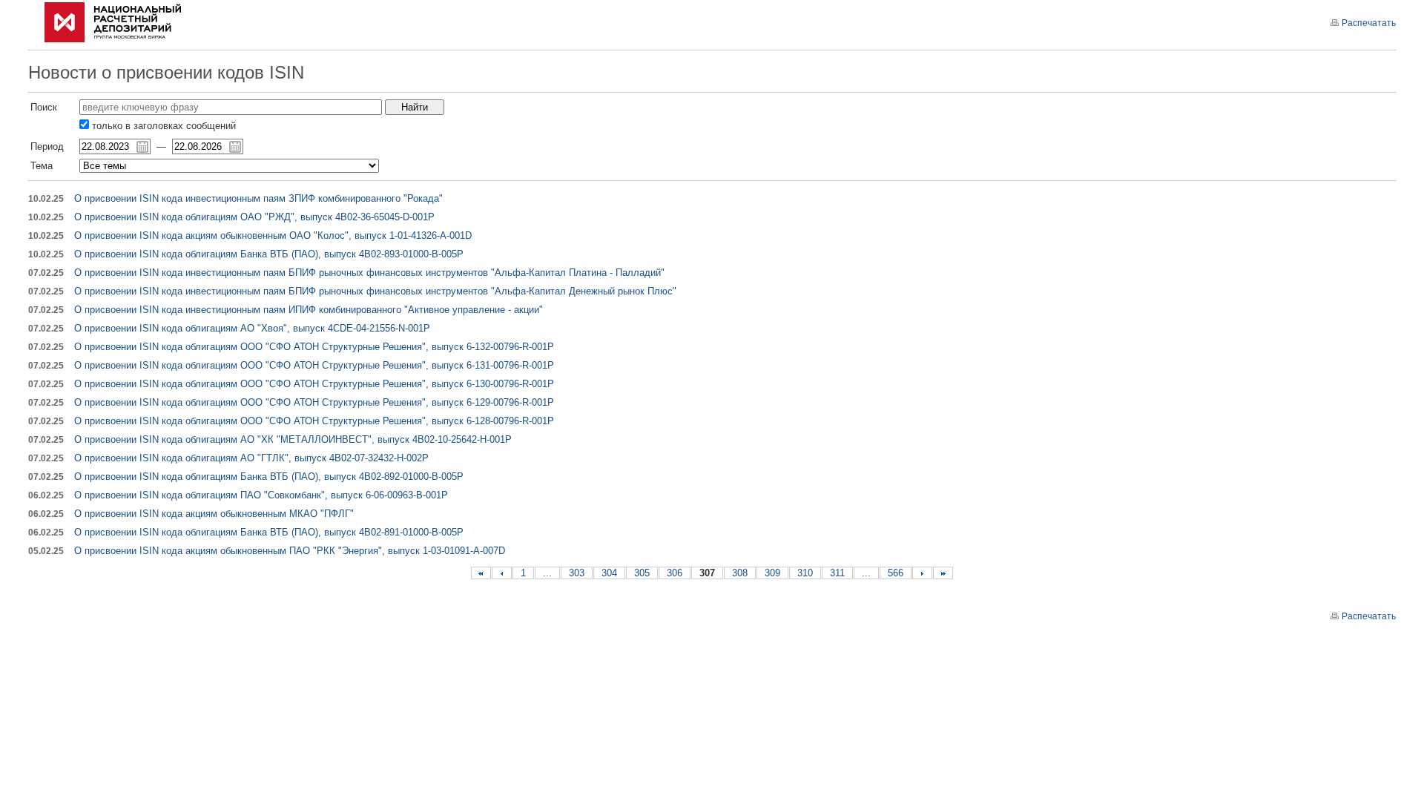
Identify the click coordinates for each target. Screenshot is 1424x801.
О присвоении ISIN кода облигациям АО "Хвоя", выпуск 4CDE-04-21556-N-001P (252, 328)
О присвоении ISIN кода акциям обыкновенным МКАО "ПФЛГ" (214, 513)
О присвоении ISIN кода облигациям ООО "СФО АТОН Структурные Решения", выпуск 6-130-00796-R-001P (314, 383)
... (547, 572)
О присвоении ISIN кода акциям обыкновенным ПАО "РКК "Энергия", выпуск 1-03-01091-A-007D (289, 550)
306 (674, 572)
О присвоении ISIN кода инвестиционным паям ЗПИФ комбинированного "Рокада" (258, 198)
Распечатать (1369, 23)
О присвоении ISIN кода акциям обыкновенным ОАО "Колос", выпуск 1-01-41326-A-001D (273, 235)
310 (805, 572)
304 (609, 572)
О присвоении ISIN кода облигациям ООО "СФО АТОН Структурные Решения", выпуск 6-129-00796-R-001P (314, 402)
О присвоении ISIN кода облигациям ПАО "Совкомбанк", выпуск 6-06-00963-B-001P (261, 495)
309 (772, 572)
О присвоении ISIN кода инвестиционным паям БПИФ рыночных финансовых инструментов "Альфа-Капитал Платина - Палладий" (369, 272)
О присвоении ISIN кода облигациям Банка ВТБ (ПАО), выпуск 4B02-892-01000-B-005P (269, 476)
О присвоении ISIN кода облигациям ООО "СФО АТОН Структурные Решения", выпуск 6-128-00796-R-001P (314, 420)
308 (740, 572)
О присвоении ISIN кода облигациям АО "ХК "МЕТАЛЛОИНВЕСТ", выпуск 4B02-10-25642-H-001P (293, 439)
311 (837, 572)
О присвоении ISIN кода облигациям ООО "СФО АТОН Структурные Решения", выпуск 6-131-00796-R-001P (314, 365)
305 (642, 572)
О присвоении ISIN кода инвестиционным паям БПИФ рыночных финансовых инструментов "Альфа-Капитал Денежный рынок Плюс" (375, 291)
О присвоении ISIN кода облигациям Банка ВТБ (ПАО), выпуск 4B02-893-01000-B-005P (269, 254)
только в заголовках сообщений (162, 125)
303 (576, 572)
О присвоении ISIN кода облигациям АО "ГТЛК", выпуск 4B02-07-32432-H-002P (251, 458)
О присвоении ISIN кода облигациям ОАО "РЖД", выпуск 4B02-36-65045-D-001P (254, 216)
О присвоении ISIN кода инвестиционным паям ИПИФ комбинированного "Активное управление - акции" (308, 309)
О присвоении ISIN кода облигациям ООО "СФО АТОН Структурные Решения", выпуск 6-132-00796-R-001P (314, 346)
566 (895, 572)
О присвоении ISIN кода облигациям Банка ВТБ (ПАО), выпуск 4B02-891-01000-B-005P (269, 532)
